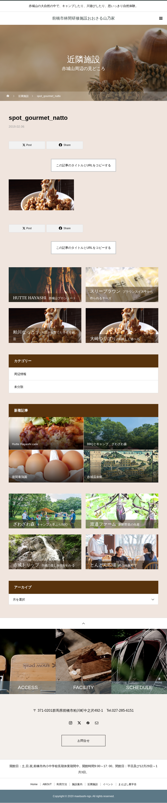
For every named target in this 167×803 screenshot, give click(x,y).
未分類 (18, 387)
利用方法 (62, 784)
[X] (79, 723)
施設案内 (77, 784)
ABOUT (47, 784)
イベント (108, 784)
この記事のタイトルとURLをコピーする (83, 165)
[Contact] (96, 723)
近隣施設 (92, 784)
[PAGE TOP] (83, 623)
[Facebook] (88, 723)
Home (34, 784)
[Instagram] (70, 723)
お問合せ (83, 740)
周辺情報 (20, 374)
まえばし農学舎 (127, 784)
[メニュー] (160, 18)
